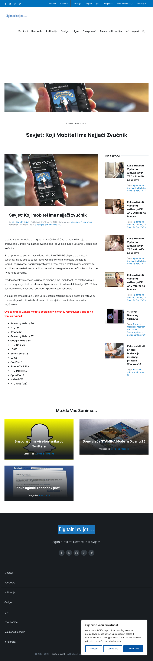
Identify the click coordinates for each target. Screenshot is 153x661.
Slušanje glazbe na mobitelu (48, 224)
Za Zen (136, 190)
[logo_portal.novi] (76, 526)
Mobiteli (125, 448)
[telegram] (91, 553)
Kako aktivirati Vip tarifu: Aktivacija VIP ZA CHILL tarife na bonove (135, 173)
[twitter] (69, 553)
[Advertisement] (76, 60)
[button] (144, 31)
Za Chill (138, 188)
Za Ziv (143, 190)
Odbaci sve (113, 648)
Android (136, 324)
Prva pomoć (86, 222)
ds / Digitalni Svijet (20, 222)
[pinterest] (84, 553)
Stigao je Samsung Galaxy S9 (133, 315)
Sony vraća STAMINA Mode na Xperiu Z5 (114, 441)
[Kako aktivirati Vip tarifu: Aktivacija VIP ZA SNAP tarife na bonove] (114, 237)
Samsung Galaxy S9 (136, 334)
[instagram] (76, 553)
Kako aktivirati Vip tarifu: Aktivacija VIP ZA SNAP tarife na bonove (135, 246)
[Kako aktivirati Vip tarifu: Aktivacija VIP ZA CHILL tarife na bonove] (114, 164)
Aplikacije (39, 453)
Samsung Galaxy (134, 332)
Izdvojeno (75, 222)
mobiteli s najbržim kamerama (136, 328)
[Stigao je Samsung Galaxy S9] (114, 310)
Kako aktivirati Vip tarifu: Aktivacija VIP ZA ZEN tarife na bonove (136, 209)
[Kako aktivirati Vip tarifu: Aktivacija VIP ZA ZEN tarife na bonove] (114, 200)
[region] (114, 637)
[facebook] (62, 553)
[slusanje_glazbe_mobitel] (51, 154)
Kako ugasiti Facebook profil (39, 488)
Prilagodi (94, 648)
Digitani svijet (58, 653)
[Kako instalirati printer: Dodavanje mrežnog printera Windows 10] (114, 345)
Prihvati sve (133, 648)
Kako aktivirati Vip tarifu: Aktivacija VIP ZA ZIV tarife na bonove (136, 282)
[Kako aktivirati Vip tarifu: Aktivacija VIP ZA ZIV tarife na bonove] (114, 273)
